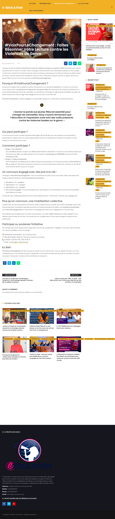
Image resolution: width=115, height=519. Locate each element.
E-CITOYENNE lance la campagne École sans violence (68, 327)
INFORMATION (45, 4)
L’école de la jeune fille (22, 310)
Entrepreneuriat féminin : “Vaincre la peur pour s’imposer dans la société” (103, 195)
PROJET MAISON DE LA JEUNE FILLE (104, 339)
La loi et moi (89, 339)
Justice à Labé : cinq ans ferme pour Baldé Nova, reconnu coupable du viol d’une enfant (41, 356)
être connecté (16, 292)
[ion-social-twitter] (9, 504)
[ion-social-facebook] (4, 504)
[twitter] (70, 63)
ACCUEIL (32, 4)
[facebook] (65, 63)
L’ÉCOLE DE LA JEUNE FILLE (64, 4)
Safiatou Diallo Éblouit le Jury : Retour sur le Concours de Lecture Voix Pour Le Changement (42, 328)
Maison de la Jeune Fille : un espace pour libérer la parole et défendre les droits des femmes (103, 172)
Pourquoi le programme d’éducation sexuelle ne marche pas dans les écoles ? (14, 357)
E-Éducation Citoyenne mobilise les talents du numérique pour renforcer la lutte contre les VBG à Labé (68, 357)
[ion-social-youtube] (14, 504)
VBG (107, 117)
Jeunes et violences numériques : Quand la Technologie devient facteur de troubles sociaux (15, 328)
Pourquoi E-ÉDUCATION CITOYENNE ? (94, 59)
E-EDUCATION (12, 8)
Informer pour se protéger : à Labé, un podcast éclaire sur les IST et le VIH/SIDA (98, 48)
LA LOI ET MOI (83, 4)
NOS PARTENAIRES (36, 11)
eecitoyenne (93, 41)
